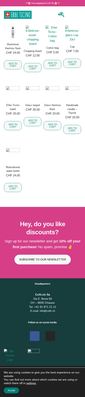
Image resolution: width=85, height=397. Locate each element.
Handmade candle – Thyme (72, 109)
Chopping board (33, 51)
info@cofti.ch (47, 310)
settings (31, 383)
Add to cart (12, 64)
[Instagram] (50, 336)
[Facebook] (35, 336)
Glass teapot (32, 105)
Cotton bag (52, 47)
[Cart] (70, 14)
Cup (72, 46)
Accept (11, 390)
